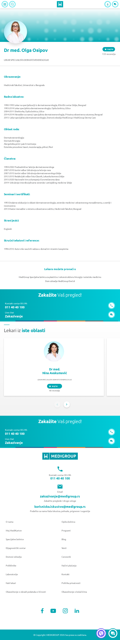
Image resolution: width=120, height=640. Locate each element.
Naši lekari (11, 583)
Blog (64, 539)
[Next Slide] (67, 404)
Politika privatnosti (71, 583)
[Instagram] (65, 610)
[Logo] (60, 4)
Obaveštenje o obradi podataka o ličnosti (26, 591)
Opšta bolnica (68, 521)
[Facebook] (42, 610)
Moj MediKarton (14, 530)
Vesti (64, 548)
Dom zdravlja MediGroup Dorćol (60, 281)
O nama (9, 521)
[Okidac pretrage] (12, 4)
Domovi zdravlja (14, 556)
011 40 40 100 (60, 478)
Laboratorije (12, 574)
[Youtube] (53, 611)
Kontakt (66, 574)
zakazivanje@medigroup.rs (60, 496)
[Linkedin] (77, 611)
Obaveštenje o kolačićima (74, 591)
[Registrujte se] (107, 4)
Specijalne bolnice (15, 539)
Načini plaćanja (69, 565)
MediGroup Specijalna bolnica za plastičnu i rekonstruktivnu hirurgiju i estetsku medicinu (60, 277)
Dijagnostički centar (16, 548)
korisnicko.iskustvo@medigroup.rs (60, 506)
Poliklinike (11, 565)
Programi (66, 530)
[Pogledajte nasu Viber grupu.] (101, 633)
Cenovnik (66, 556)
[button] (115, 4)
